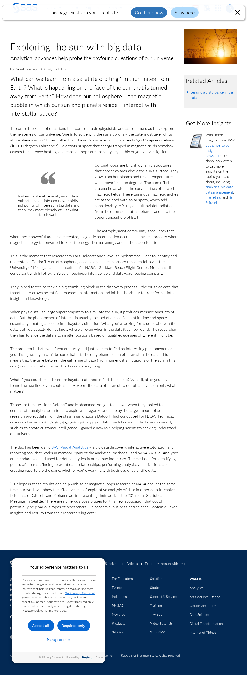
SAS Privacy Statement (80, 593)
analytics (212, 187)
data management (219, 192)
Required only (73, 625)
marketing (213, 197)
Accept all (40, 625)
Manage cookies (59, 640)
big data (227, 187)
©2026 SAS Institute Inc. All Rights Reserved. (151, 655)
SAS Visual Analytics (70, 447)
